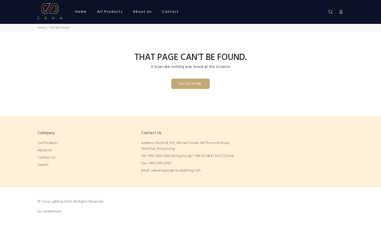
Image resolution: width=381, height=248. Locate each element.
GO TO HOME (190, 84)
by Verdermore (49, 212)
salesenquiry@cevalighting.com (176, 171)
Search (43, 165)
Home (42, 27)
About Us (45, 150)
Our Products (48, 143)
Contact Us (46, 158)
